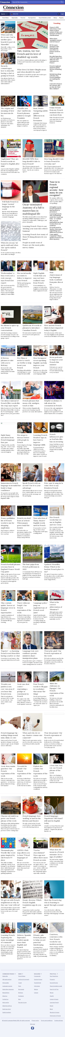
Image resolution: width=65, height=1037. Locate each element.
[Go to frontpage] (13, 8)
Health (52, 996)
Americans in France (55, 1016)
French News (5, 18)
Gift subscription (6, 979)
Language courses (7, 986)
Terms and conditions (47, 1020)
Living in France (54, 999)
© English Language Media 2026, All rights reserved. (16, 1020)
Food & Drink (37, 983)
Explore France (38, 979)
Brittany (20, 993)
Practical (23, 18)
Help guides (5, 983)
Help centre (5, 1002)
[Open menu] (5, 14)
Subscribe (15, 14)
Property (61, 18)
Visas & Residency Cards (45, 18)
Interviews (37, 986)
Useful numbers (6, 1012)
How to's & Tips (54, 989)
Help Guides (15, 18)
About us (4, 996)
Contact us (5, 999)
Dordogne (21, 996)
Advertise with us (7, 1006)
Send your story (6, 1009)
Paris (19, 986)
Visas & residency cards (56, 986)
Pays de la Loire (22, 1002)
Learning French (54, 1002)
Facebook (32, 1028)
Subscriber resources (8, 989)
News (20, 974)
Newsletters (5, 993)
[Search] (61, 2)
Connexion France (8, 974)
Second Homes (54, 983)
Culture (36, 993)
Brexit (51, 1006)
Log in (62, 14)
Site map (32, 1024)
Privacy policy (35, 1020)
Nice (19, 999)
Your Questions (32, 18)
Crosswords (37, 976)
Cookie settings (58, 1020)
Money (55, 18)
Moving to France (54, 1012)
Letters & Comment (23, 979)
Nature (36, 989)
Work (51, 1009)
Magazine (37, 974)
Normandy (21, 989)
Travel (20, 983)
